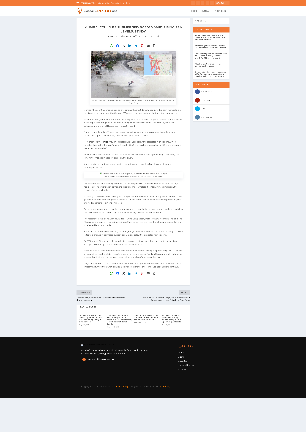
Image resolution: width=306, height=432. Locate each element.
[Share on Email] (148, 46)
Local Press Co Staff (127, 36)
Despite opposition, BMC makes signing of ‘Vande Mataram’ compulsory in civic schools (90, 318)
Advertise (182, 361)
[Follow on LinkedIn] (216, 386)
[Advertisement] (71, 414)
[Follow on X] (205, 386)
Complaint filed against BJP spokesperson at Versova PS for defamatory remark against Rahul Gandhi (119, 319)
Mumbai (205, 11)
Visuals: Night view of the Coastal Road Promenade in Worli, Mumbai (210, 47)
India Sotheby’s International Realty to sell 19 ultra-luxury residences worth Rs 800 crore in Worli (211, 56)
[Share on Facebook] (117, 46)
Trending (220, 11)
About (181, 357)
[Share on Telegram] (136, 46)
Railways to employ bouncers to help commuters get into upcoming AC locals (171, 318)
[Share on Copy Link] (154, 46)
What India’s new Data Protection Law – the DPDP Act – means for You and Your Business (211, 37)
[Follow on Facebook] (200, 386)
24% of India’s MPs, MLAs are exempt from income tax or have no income (146, 317)
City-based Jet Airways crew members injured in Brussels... (115, 3)
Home (194, 11)
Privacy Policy (121, 386)
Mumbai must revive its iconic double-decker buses (208, 65)
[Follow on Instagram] (210, 386)
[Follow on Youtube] (221, 386)
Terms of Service (186, 365)
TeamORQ (165, 386)
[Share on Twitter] (123, 46)
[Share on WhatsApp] (111, 46)
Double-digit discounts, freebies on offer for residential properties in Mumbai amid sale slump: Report (211, 74)
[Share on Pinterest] (142, 46)
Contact (182, 369)
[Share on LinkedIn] (130, 46)
